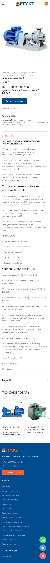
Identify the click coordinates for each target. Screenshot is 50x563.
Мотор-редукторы (10, 495)
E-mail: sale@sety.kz (13, 466)
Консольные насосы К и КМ (13, 78)
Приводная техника (10, 513)
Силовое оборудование (12, 531)
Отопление (7, 509)
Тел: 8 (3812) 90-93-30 (13, 462)
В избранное (10, 109)
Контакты (6, 556)
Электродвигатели (10, 544)
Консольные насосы (23, 75)
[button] (14, 101)
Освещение (7, 504)
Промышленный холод (12, 522)
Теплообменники (9, 540)
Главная (5, 73)
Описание (8, 135)
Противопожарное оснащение (15, 526)
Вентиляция (7, 486)
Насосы (32, 73)
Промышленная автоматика (14, 517)
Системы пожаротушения (13, 535)
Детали (6, 380)
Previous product (3, 82)
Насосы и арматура (19, 73)
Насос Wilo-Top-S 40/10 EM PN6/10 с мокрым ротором (35, 429)
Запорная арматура (11, 491)
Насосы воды (7, 75)
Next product (8, 82)
